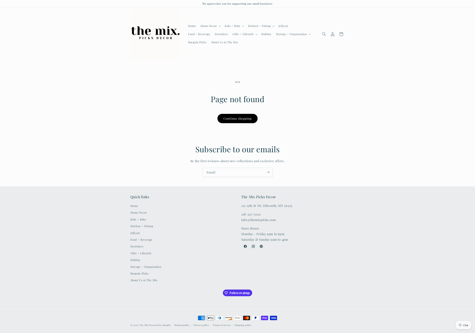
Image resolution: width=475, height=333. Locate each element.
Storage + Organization (145, 267)
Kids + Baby (138, 219)
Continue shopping (237, 118)
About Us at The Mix (144, 280)
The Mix (144, 325)
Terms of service (222, 325)
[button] (210, 26)
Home (134, 206)
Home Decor (138, 213)
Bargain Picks (139, 273)
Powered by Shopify (160, 325)
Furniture (137, 246)
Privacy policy (201, 325)
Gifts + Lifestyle (141, 253)
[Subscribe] (268, 172)
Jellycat (135, 233)
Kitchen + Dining (141, 226)
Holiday (135, 260)
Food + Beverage (141, 239)
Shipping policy (243, 325)
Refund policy (182, 325)
